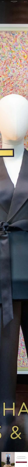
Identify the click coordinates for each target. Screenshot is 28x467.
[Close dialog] (27, 452)
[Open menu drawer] (2, 1)
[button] (3, 1)
